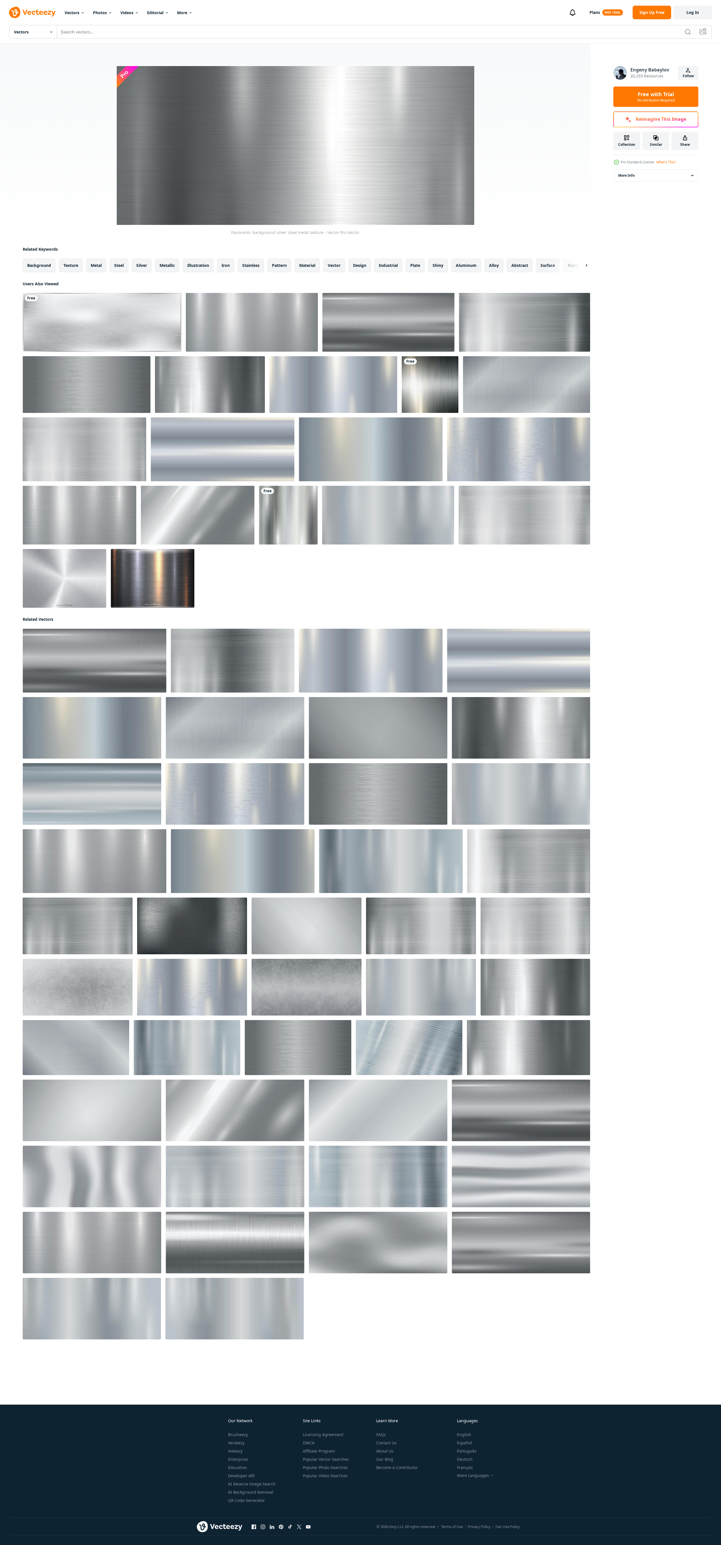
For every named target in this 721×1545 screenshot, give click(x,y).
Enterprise (238, 1459)
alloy (494, 265)
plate (415, 265)
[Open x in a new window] (299, 1527)
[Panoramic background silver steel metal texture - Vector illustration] (528, 1047)
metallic (167, 265)
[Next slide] (582, 265)
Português (467, 1451)
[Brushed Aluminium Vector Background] (64, 578)
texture (70, 265)
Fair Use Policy (507, 1526)
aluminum (466, 265)
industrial (388, 265)
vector (334, 265)
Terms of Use (452, 1526)
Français (465, 1467)
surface (548, 265)
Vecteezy (236, 1442)
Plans (595, 12)
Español (464, 1442)
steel (119, 265)
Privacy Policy (479, 1526)
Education (237, 1467)
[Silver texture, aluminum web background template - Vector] (524, 322)
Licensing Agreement (323, 1434)
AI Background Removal (250, 1492)
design (359, 265)
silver (141, 265)
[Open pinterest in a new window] (281, 1527)
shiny (438, 265)
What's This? (666, 162)
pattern (279, 265)
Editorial (155, 12)
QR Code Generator (246, 1500)
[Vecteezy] (32, 12)
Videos (126, 12)
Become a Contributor (397, 1467)
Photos (100, 12)
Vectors (72, 12)
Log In (692, 12)
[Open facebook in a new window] (254, 1527)
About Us (385, 1451)
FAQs (381, 1434)
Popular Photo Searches (325, 1467)
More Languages (473, 1475)
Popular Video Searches (325, 1475)
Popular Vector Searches (326, 1459)
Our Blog (384, 1459)
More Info (626, 175)
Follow (688, 75)
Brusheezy (238, 1434)
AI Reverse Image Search (252, 1484)
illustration (198, 265)
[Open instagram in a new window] (263, 1527)
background (39, 265)
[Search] (687, 31)
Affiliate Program (319, 1451)
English (464, 1434)
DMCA (308, 1442)
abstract (519, 265)
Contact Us (386, 1442)
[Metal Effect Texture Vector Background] (152, 578)
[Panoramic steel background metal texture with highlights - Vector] (84, 449)
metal (96, 265)
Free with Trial (656, 97)
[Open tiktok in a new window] (290, 1527)
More (182, 12)
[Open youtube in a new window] (308, 1527)
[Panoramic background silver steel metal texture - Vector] (252, 322)
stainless (251, 265)
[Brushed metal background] (430, 384)
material (307, 265)
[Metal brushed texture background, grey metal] (102, 322)
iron (226, 265)
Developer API (241, 1475)
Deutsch (465, 1459)
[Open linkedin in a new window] (272, 1527)
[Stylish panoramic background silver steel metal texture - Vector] (79, 515)
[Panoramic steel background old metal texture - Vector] (78, 987)
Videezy (235, 1451)
